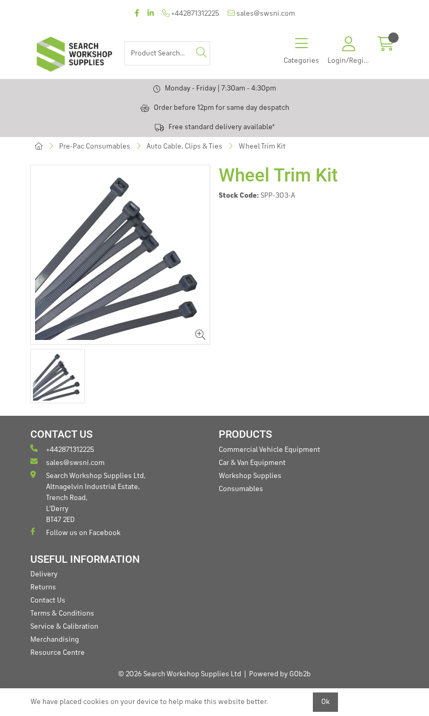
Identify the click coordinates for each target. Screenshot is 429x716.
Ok (325, 702)
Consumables (241, 489)
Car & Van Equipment (252, 463)
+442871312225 (194, 13)
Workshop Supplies (250, 476)
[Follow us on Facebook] (136, 14)
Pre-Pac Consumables (94, 146)
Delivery (44, 574)
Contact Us (47, 600)
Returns (43, 587)
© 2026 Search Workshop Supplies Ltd (179, 674)
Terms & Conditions (62, 613)
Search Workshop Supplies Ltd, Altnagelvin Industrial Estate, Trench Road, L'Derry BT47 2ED (95, 498)
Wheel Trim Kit (262, 146)
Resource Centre (57, 652)
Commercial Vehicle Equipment (269, 449)
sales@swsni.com (265, 13)
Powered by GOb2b (280, 674)
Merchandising (54, 639)
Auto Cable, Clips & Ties (184, 146)
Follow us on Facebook (83, 533)
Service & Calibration (64, 626)
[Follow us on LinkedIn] (150, 14)
